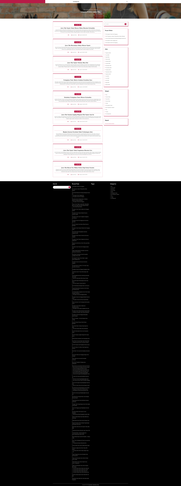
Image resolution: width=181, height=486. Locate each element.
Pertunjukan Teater (109, 105)
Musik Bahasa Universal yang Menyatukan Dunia (80, 390)
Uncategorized (76, 1)
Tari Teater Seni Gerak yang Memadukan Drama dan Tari (80, 377)
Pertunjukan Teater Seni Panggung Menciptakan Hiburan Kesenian (80, 315)
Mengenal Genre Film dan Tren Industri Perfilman (81, 342)
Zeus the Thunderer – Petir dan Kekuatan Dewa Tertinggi (79, 319)
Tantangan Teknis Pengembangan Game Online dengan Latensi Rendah (81, 405)
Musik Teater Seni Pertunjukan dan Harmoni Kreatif (81, 367)
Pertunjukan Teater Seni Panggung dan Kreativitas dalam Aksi (80, 221)
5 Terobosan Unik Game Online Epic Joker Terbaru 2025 (81, 430)
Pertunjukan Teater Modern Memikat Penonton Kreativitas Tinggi (79, 214)
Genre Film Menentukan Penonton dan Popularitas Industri (80, 332)
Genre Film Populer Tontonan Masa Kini (77, 62)
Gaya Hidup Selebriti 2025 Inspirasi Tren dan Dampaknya (79, 412)
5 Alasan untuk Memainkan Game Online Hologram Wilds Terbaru (80, 466)
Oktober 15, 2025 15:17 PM (83, 157)
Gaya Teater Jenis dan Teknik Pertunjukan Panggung (81, 380)
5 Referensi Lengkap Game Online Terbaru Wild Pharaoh (79, 449)
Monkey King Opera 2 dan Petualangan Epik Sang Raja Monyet (80, 303)
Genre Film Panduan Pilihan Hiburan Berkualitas (80, 328)
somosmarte (57, 1)
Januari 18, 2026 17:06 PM (83, 52)
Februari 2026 (108, 61)
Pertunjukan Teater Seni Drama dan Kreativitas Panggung (79, 262)
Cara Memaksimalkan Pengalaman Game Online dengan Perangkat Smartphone (81, 293)
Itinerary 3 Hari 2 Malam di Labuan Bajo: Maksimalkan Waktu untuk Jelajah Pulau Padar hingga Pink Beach (80, 205)
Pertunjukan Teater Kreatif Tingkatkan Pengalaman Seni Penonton (80, 217)
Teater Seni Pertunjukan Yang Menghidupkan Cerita (81, 373)
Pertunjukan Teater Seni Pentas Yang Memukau (80, 299)
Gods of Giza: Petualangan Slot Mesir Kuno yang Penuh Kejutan (81, 441)
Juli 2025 (107, 76)
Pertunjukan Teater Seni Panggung (112, 34)
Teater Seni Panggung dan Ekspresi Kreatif (80, 368)
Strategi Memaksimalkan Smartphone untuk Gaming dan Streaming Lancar (80, 289)
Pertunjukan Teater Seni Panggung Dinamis (80, 294)
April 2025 (107, 82)
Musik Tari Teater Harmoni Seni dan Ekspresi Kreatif (81, 385)
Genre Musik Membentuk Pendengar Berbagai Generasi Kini (116, 38)
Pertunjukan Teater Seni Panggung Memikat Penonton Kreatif (81, 298)
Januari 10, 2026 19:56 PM (83, 69)
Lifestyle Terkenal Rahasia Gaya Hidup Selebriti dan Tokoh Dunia (80, 417)
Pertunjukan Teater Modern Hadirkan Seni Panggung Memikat (80, 210)
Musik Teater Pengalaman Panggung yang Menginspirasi (79, 363)
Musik (107, 103)
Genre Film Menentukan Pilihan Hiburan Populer (77, 45)
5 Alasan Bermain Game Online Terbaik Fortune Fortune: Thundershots (79, 462)
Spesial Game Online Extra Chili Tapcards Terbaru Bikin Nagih (81, 427)
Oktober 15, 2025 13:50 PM (83, 174)
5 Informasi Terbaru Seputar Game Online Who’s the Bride (80, 475)
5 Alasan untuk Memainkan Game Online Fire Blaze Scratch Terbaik (80, 459)
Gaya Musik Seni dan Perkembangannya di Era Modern (80, 387)
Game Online (108, 96)
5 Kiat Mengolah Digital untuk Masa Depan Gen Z (81, 371)
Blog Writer (90, 484)
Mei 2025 (107, 80)
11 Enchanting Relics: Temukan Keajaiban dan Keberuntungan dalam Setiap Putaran (79, 433)
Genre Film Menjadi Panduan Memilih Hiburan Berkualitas (79, 323)
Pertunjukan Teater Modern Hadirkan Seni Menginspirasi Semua (78, 306)
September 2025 (109, 71)
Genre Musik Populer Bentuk (77, 206)
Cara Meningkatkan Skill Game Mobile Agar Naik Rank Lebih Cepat (80, 276)
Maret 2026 (108, 59)
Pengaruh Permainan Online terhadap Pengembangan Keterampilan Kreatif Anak (80, 424)
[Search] (125, 24)
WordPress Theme (96, 484)
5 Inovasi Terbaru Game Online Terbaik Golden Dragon (81, 445)
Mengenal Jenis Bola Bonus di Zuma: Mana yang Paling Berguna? (80, 244)
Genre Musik (108, 101)
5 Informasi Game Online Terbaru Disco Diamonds (81, 468)
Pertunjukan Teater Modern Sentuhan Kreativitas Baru (77, 80)
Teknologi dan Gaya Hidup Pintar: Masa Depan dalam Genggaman (80, 479)
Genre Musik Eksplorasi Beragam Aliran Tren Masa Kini (80, 285)
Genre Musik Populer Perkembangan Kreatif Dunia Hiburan (80, 281)
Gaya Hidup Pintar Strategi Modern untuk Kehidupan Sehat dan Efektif (80, 397)
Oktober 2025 (108, 69)
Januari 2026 (108, 63)
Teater (107, 111)
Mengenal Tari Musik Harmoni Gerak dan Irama (80, 389)
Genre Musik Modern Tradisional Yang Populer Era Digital (80, 327)
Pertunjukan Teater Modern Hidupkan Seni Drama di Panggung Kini (80, 240)
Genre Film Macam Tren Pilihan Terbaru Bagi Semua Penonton (77, 167)
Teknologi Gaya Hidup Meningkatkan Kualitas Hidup (81, 414)
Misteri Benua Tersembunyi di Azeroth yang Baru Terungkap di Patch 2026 (80, 255)
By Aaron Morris (74, 52)
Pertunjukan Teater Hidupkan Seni (111, 40)
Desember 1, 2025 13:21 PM (83, 104)
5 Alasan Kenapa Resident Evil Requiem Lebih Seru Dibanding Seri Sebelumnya (80, 251)
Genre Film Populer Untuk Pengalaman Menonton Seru (77, 150)
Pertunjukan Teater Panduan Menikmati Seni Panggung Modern (81, 229)
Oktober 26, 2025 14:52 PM (83, 121)
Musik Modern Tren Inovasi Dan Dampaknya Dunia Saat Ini (81, 352)
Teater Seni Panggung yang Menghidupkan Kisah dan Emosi (80, 408)
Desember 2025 (108, 65)
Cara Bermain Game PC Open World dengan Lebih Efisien (80, 272)
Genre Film (113, 189)
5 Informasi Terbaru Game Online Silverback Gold (81, 472)
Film (106, 94)
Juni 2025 (107, 78)
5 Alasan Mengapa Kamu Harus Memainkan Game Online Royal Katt (80, 455)
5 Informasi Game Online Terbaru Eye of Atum (80, 469)
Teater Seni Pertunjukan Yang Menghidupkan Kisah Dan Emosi (81, 383)
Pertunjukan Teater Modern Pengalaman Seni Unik (81, 308)
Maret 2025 (108, 84)
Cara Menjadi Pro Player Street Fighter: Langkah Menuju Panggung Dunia (80, 259)
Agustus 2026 (108, 52)
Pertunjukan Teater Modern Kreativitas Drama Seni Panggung (80, 236)
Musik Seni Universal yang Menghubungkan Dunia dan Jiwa (80, 393)
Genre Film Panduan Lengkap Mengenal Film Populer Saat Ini (78, 114)
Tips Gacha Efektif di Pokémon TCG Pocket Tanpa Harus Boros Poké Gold (80, 266)
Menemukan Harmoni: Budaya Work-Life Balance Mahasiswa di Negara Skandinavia (80, 200)
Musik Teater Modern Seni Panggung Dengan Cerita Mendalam (80, 355)
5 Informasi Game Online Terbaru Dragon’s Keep (80, 450)
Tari (106, 109)
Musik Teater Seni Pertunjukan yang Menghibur (80, 372)
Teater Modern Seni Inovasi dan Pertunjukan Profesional (79, 359)
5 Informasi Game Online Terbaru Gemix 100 (80, 470)
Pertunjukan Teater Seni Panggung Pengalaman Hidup (80, 269)
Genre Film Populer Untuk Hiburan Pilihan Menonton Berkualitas (78, 28)
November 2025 (108, 67)
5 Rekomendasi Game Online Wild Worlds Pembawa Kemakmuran (80, 401)
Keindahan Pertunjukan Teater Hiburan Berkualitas (77, 97)
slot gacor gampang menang (109, 123)
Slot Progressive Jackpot (110, 107)
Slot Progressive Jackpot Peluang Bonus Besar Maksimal (115, 36)
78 (73, 451)
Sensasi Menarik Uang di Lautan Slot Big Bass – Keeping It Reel (81, 437)
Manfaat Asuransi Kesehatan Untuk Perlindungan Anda (78, 132)
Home (84, 9)
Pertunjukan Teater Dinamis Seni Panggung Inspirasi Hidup (80, 247)
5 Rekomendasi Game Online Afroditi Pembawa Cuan (80, 420)
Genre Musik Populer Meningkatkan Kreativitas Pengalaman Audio (79, 232)
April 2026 (107, 57)
